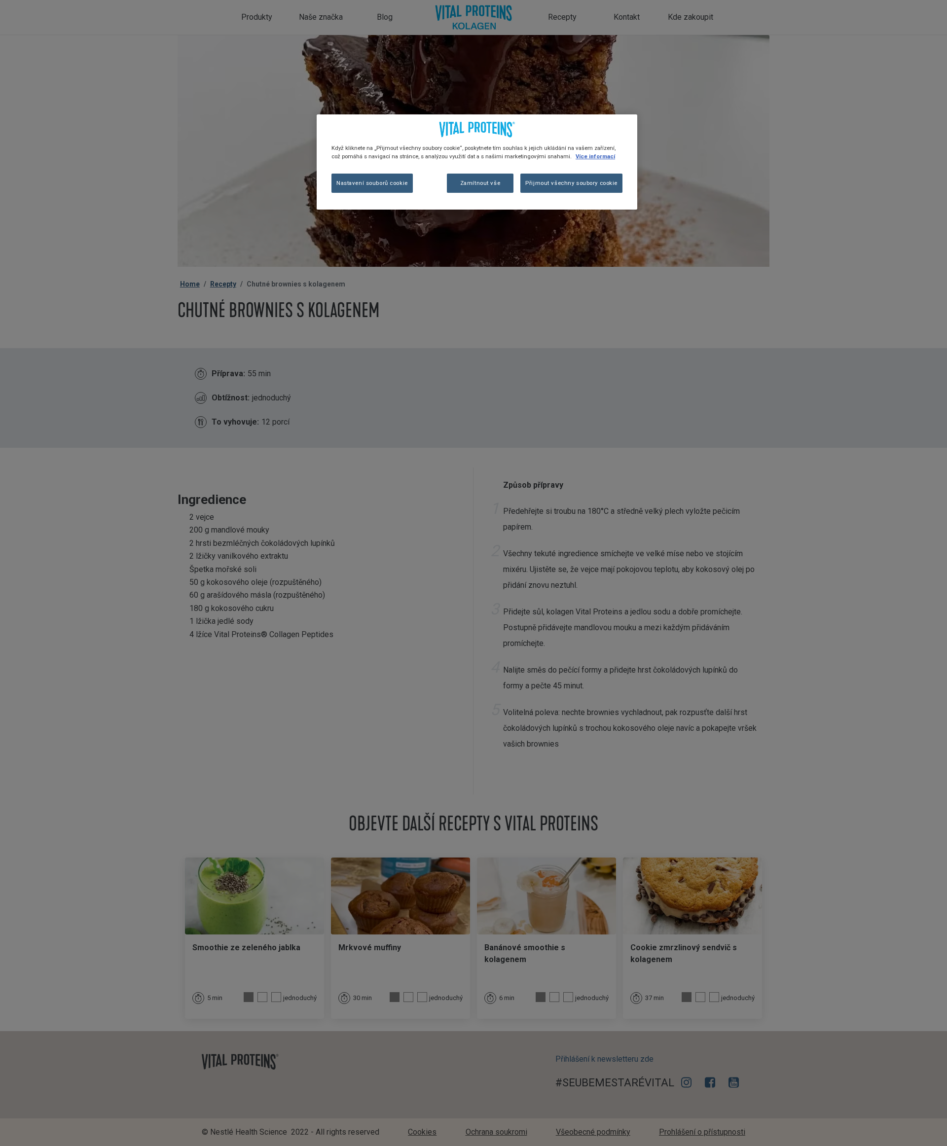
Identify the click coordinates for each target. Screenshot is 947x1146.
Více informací (595, 156)
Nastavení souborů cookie (372, 182)
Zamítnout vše (480, 182)
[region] (477, 162)
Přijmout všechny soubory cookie (571, 182)
